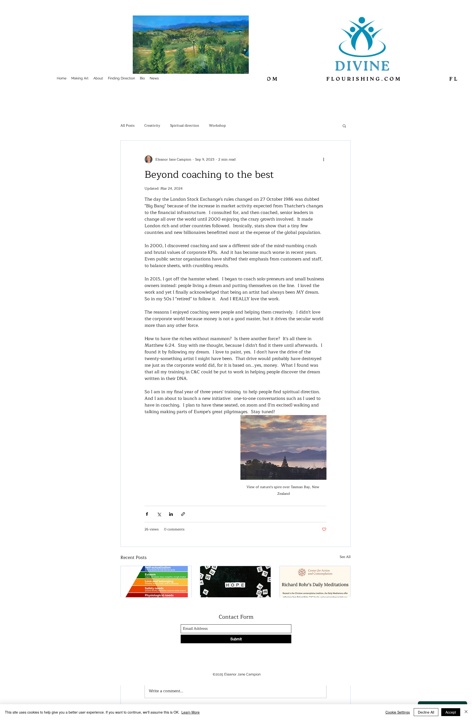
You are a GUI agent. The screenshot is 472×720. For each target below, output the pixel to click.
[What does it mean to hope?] (235, 586)
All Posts (127, 125)
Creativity (152, 125)
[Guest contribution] (315, 586)
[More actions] (323, 159)
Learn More (190, 712)
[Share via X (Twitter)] (159, 514)
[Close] (466, 712)
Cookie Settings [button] (397, 712)
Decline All (426, 712)
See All (345, 557)
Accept (450, 712)
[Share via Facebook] (147, 514)
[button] (344, 126)
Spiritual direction (184, 125)
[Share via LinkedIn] (171, 514)
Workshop (217, 125)
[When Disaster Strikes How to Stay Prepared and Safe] (156, 586)
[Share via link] (183, 514)
